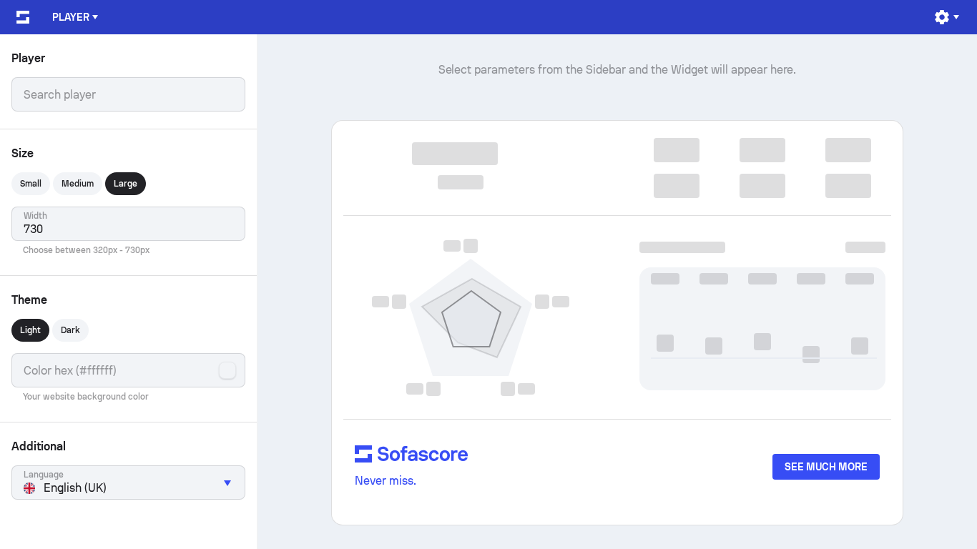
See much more (826, 467)
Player (70, 17)
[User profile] (946, 17)
